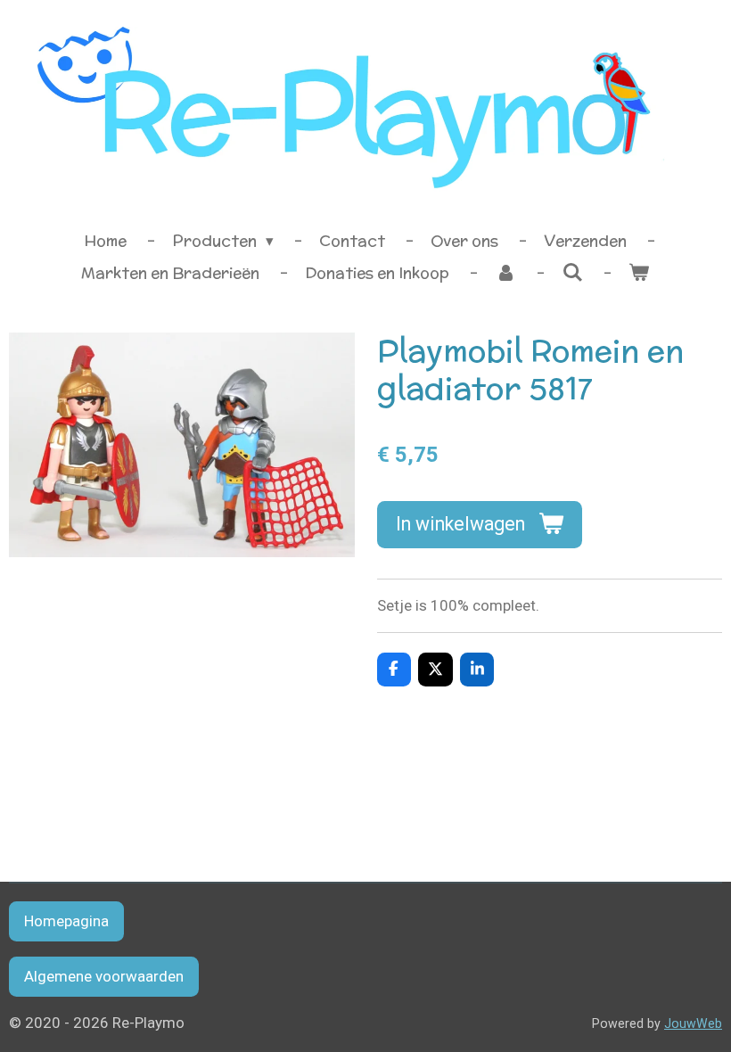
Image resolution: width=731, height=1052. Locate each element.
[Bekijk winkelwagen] (639, 274)
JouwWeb (693, 1023)
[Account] (505, 274)
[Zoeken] (572, 273)
